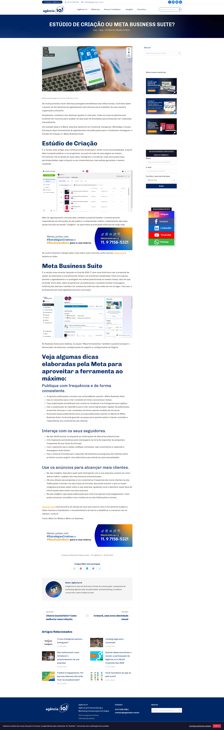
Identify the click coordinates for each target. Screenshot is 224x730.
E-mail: (149, 167)
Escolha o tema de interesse (158, 176)
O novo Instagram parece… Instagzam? (70, 641)
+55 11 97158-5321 (73, 2)
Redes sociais (49, 55)
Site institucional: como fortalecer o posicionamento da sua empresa (68, 657)
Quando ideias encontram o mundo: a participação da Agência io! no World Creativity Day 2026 (118, 657)
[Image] (161, 214)
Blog (45, 49)
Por (96, 555)
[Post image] (48, 642)
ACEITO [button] (217, 726)
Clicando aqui (48, 507)
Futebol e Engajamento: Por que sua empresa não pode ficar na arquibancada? (70, 676)
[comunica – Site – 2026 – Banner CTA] (87, 249)
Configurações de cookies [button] (200, 726)
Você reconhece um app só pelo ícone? (118, 674)
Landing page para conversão (114, 641)
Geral (46, 52)
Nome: (148, 158)
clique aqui (119, 253)
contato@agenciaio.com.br (93, 2)
